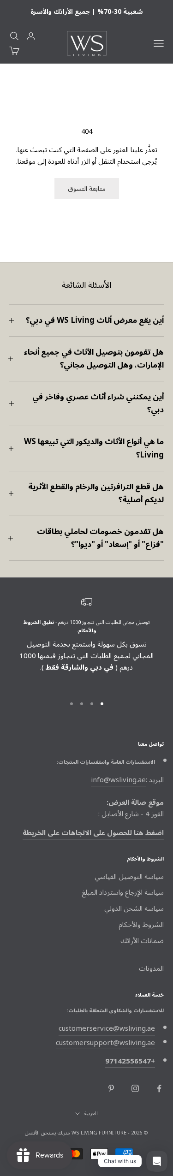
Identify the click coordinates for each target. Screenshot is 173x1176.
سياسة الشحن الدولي (134, 908)
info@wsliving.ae (118, 779)
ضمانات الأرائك (142, 940)
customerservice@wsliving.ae (107, 1028)
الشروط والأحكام (141, 924)
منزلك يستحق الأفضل (47, 1133)
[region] (86, 642)
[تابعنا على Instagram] (135, 1088)
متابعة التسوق (87, 189)
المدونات (151, 968)
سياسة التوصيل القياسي (129, 876)
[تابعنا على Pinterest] (111, 1088)
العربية (91, 1114)
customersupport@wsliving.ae (105, 1042)
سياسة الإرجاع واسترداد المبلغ (123, 892)
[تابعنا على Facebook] (159, 1088)
